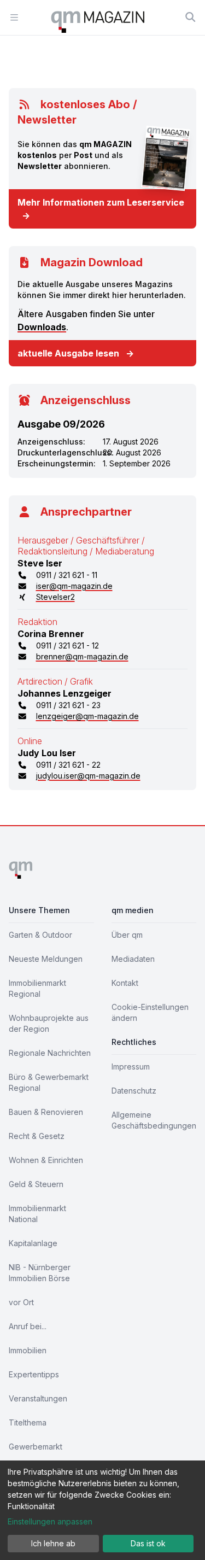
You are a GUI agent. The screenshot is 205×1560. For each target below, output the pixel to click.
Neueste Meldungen (46, 958)
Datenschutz (134, 1090)
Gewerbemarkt (35, 1446)
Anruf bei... (27, 1326)
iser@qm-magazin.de (74, 586)
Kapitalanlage (33, 1243)
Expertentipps (34, 1374)
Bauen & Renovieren (46, 1112)
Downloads (41, 327)
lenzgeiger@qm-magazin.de (87, 716)
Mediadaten (133, 958)
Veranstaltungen (38, 1398)
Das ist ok (148, 1543)
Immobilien (27, 1350)
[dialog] (102, 1510)
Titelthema (27, 1422)
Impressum (131, 1066)
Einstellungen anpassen (50, 1521)
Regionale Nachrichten (50, 1052)
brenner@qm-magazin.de (82, 656)
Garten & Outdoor (40, 934)
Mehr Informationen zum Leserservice (100, 209)
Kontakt (125, 983)
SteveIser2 (55, 596)
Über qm (127, 934)
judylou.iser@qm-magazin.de (88, 775)
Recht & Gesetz (37, 1136)
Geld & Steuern (36, 1184)
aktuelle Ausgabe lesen (75, 353)
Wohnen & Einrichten (46, 1160)
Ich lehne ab (53, 1543)
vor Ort (21, 1302)
